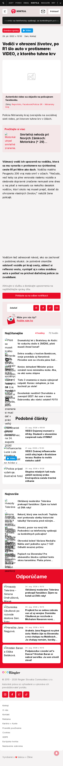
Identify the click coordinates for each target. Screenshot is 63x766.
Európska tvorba (10, 741)
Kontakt (5, 714)
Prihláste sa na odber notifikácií (31, 295)
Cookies (6, 732)
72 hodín (53, 333)
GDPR (5, 737)
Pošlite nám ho (25, 320)
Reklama (6, 719)
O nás (5, 710)
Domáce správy (11, 30)
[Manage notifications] (56, 753)
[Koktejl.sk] (18, 11)
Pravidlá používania (11, 728)
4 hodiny (40, 333)
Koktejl (5, 705)
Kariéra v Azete (9, 723)
